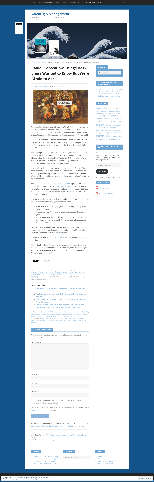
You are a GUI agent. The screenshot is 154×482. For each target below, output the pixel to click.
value (64, 320)
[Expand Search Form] (123, 2)
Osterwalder (41, 320)
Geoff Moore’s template (64, 314)
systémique (117, 133)
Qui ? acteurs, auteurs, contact (92, 2)
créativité (98, 115)
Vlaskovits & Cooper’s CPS (63, 316)
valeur (100, 135)
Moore (33, 320)
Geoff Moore (69, 318)
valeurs (108, 136)
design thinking (36, 314)
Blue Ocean (115, 111)
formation (105, 118)
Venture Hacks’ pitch (47, 316)
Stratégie (99, 133)
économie (101, 139)
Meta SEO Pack (77, 480)
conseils (63, 312)
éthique (118, 139)
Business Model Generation (50, 312)
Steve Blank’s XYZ (78, 314)
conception (107, 113)
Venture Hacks (72, 320)
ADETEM (104, 109)
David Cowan (48, 318)
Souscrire (102, 171)
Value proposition (38, 132)
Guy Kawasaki (79, 318)
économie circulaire (110, 139)
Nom (36, 374)
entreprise (114, 116)
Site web (36, 392)
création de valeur (115, 113)
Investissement (105, 121)
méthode (119, 125)
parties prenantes (109, 128)
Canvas (41, 318)
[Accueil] (32, 62)
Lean (112, 122)
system (104, 133)
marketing (108, 125)
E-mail (36, 383)
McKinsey (114, 125)
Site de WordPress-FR (105, 463)
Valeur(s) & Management (50, 14)
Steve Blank (58, 320)
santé (115, 130)
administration (111, 109)
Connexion (101, 457)
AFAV (117, 109)
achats (98, 109)
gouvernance (112, 118)
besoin (109, 111)
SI (121, 130)
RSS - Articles (103, 188)
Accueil (33, 2)
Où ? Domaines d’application (108, 94)
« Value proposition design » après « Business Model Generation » (59, 272)
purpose (102, 130)
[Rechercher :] (109, 72)
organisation (99, 127)
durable (108, 115)
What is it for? (64, 237)
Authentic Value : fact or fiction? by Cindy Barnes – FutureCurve (78, 272)
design (86, 312)
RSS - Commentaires (106, 194)
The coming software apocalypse (57, 440)
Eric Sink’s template (49, 314)
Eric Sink (62, 318)
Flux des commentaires (106, 461)
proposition (49, 320)
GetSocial (19, 32)
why (97, 139)
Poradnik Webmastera (90, 480)
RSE (112, 130)
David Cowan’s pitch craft (74, 312)
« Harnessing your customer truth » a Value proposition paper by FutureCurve (39, 273)
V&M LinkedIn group (64, 186)
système (109, 133)
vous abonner (36, 410)
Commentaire (38, 342)
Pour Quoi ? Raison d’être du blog (49, 2)
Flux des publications (105, 459)
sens (118, 130)
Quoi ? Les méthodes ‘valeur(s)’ (71, 2)
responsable (108, 130)
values (120, 136)
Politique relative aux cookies (41, 479)
